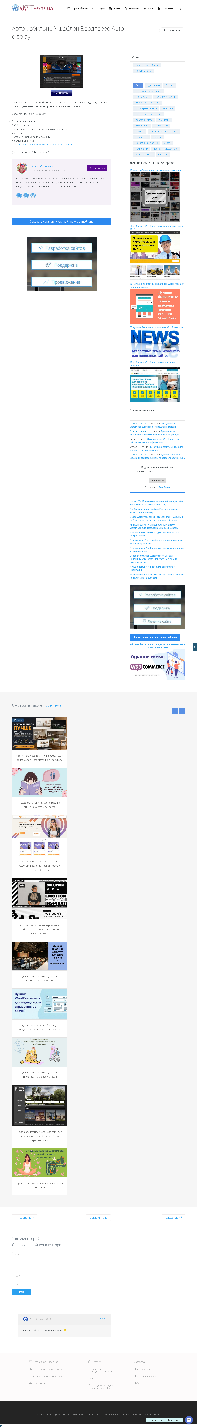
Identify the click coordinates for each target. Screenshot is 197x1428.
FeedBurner (164, 487)
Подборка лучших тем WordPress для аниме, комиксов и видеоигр (39, 804)
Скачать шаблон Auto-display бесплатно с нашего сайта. (42, 144)
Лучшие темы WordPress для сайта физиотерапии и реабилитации (39, 1074)
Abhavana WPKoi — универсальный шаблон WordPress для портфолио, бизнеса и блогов (39, 929)
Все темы (53, 705)
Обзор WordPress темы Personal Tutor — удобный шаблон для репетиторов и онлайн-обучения (39, 866)
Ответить (102, 1318)
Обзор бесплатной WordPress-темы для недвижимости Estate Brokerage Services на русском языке (153, 559)
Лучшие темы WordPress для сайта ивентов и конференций (39, 978)
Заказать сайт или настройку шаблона (155, 637)
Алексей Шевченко (43, 166)
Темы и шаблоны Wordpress (115, 1414)
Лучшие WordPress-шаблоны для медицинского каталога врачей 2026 (39, 1027)
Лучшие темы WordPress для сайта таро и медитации (39, 1185)
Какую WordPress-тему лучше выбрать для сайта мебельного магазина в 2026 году (39, 757)
